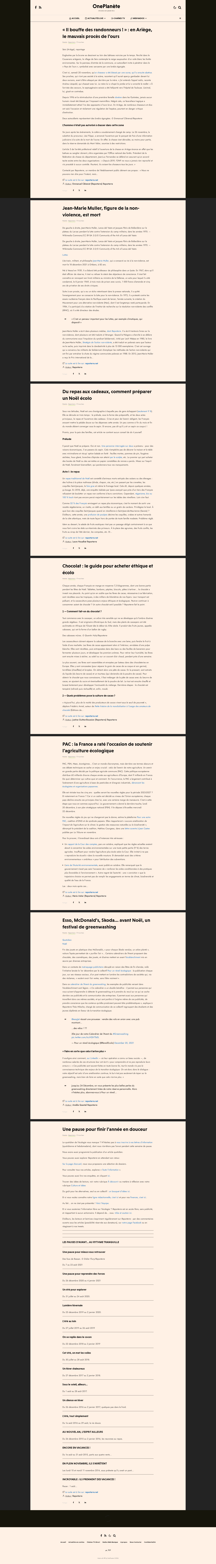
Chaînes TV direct (93, 1542)
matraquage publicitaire (93, 966)
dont (114, 331)
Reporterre (71, 42)
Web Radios (138, 18)
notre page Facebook (131, 1222)
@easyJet (76, 1019)
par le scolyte (116, 457)
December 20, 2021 (124, 1043)
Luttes (65, 254)
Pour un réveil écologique (119, 970)
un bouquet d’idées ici (119, 1191)
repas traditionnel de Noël (78, 478)
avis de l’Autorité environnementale (81, 865)
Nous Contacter (136, 1542)
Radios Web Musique (110, 1542)
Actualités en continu (76, 1542)
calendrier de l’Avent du (88, 984)
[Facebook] (36, 7)
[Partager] (73, 190)
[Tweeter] (79, 190)
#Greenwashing (120, 1034)
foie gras (90, 486)
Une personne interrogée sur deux (117, 445)
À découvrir (113, 1181)
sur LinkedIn (92, 1058)
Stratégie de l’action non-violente (97, 342)
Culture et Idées (78, 1185)
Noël (64, 943)
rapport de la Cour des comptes (82, 844)
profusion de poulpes (97, 514)
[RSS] (40, 7)
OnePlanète (106, 6)
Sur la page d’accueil (71, 1163)
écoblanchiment (133, 957)
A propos (123, 1542)
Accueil (76, 18)
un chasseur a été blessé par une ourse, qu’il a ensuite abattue (123, 72)
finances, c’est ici (138, 1197)
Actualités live (95, 18)
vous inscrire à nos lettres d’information (134, 1142)
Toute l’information (110, 1169)
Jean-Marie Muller (101, 260)
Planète (64, 42)
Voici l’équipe (102, 1203)
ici (109, 1175)
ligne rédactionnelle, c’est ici (106, 1197)
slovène (118, 97)
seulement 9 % (144, 411)
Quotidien (67, 939)
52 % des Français (78, 503)
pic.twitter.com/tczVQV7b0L (85, 1037)
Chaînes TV (119, 18)
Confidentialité (150, 1542)
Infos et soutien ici (123, 1212)
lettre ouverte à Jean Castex (137, 828)
